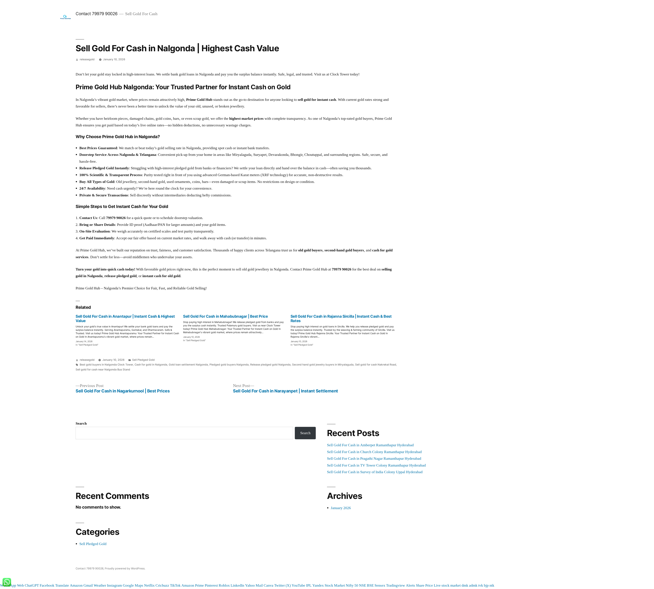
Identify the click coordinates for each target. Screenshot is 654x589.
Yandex (318, 585)
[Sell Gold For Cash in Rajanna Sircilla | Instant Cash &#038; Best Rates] (344, 329)
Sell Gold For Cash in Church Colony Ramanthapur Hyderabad (374, 452)
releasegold (87, 59)
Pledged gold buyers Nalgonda (229, 364)
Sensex (380, 585)
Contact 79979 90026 (97, 13)
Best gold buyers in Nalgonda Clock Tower (106, 364)
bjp (486, 585)
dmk (465, 585)
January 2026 (341, 508)
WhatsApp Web (12, 585)
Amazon (76, 585)
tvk (480, 585)
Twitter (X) (282, 585)
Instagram (114, 585)
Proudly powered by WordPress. (125, 568)
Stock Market (335, 585)
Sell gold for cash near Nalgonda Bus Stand (103, 369)
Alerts (410, 585)
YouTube (298, 585)
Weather (100, 585)
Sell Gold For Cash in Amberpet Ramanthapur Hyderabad (370, 445)
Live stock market (447, 585)
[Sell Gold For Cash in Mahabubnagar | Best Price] (237, 327)
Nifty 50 (352, 585)
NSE (362, 585)
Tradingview (395, 585)
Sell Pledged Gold (143, 359)
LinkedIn (237, 585)
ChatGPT (32, 585)
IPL (309, 585)
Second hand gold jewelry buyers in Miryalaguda (323, 364)
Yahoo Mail (254, 585)
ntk (491, 585)
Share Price (424, 585)
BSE (370, 585)
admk (473, 585)
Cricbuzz (162, 585)
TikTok (175, 585)
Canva (268, 585)
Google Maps (133, 585)
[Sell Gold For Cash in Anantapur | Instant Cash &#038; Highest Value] (129, 329)
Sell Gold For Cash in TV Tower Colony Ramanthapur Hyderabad (376, 465)
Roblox (224, 585)
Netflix (149, 585)
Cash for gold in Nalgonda (151, 364)
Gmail (88, 585)
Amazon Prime (192, 585)
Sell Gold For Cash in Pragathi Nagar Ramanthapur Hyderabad (374, 458)
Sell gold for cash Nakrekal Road (375, 364)
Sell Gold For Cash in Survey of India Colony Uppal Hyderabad (375, 472)
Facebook (47, 585)
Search (81, 423)
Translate (62, 585)
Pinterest (211, 585)
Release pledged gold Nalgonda (270, 364)
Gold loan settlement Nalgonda (188, 364)
